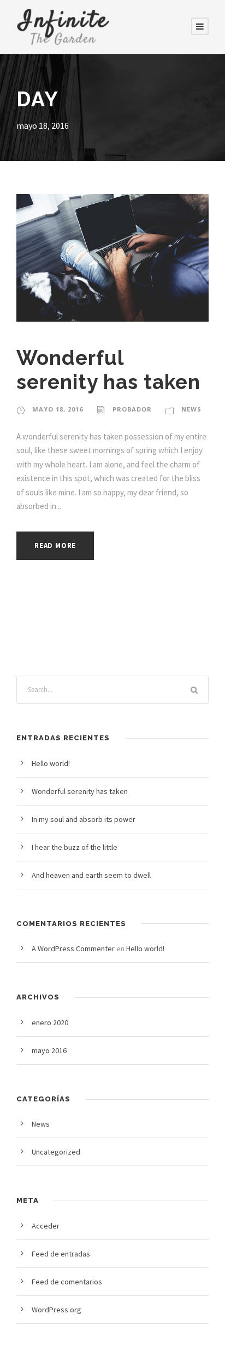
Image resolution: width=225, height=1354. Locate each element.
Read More (55, 545)
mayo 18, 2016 (57, 409)
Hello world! (51, 763)
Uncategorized (56, 1152)
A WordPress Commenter (73, 948)
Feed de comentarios (67, 1282)
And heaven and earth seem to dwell (91, 875)
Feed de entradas (61, 1254)
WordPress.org (56, 1310)
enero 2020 (50, 1022)
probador (132, 409)
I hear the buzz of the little (74, 847)
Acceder (46, 1226)
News (191, 409)
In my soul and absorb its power (83, 819)
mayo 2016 (49, 1050)
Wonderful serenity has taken (108, 370)
